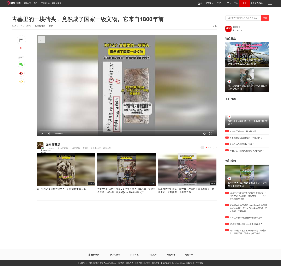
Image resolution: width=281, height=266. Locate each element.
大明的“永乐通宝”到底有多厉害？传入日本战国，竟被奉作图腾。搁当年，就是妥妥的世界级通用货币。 (126, 190)
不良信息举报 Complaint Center (173, 263)
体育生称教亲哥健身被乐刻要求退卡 (246, 217)
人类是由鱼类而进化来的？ (242, 144)
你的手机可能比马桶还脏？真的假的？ (247, 151)
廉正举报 (190, 263)
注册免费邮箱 (256, 3)
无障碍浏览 (45, 3)
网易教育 (153, 254)
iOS (234, 30)
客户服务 (146, 263)
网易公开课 (115, 254)
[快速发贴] (21, 40)
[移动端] (200, 3)
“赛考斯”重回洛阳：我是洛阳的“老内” (246, 224)
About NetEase (110, 263)
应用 (35, 3)
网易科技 (134, 254)
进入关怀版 (56, 3)
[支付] (228, 3)
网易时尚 (171, 254)
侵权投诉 (199, 263)
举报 (215, 25)
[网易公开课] (209, 3)
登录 (244, 3)
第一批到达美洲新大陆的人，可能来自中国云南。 (62, 189)
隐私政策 (155, 263)
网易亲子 (189, 254)
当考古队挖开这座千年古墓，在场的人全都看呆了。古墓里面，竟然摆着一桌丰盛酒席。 (186, 190)
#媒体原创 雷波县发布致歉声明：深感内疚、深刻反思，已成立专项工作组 (248, 232)
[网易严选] (219, 3)
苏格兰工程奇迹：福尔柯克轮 (243, 131)
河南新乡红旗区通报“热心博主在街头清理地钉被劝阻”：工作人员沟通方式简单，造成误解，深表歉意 (248, 208)
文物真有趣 (40, 25)
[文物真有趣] (40, 145)
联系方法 (129, 263)
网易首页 (27, 3)
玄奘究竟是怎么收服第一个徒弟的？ (246, 138)
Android (240, 30)
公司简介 (121, 263)
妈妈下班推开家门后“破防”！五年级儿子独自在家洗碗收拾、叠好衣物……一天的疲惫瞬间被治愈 (248, 196)
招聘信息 (138, 263)
